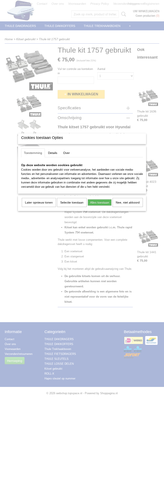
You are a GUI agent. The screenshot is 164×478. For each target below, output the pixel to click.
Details (52, 153)
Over (66, 153)
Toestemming (33, 153)
